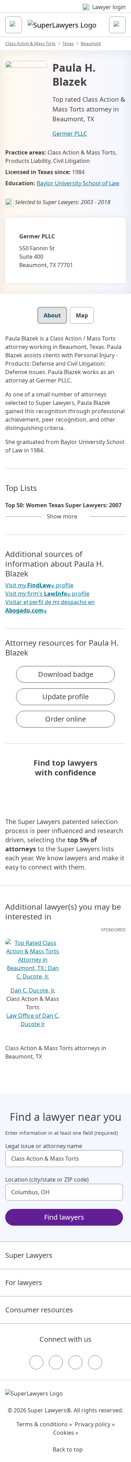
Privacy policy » (95, 1424)
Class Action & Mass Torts (30, 43)
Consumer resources (39, 1309)
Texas (68, 43)
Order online (65, 719)
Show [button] (62, 516)
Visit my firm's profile (47, 594)
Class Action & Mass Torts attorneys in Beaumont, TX (55, 1052)
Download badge (65, 674)
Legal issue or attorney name (43, 1146)
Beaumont (91, 43)
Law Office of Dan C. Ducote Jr (32, 1020)
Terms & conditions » (44, 1424)
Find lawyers (64, 1217)
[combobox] (64, 1158)
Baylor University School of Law (78, 183)
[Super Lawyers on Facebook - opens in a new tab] (36, 1362)
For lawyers (23, 1282)
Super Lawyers (28, 1255)
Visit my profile (39, 585)
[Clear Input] (114, 1158)
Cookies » (65, 1432)
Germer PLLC (69, 133)
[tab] (52, 315)
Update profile (65, 696)
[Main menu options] (13, 24)
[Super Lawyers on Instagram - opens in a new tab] (56, 1362)
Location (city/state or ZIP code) (47, 1179)
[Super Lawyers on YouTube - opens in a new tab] (75, 1362)
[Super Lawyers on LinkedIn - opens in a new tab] (95, 1362)
